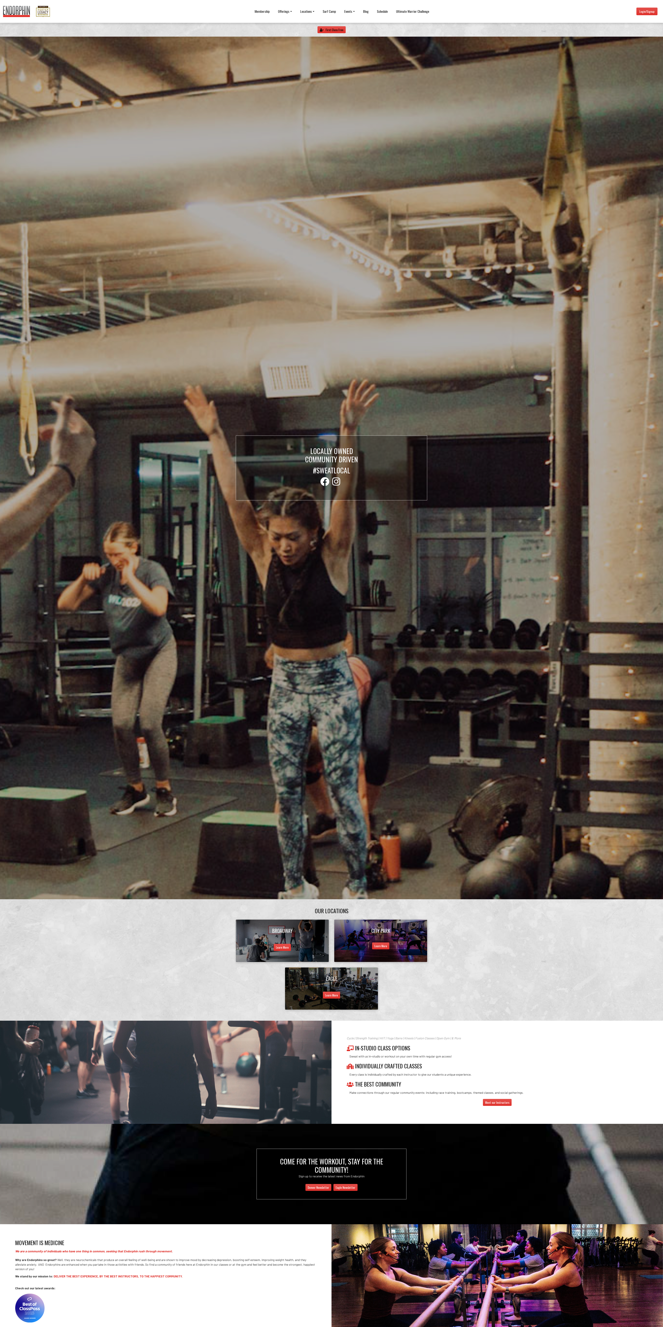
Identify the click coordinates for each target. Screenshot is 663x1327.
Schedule (382, 11)
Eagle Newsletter (345, 1187)
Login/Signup (647, 11)
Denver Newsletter (318, 1187)
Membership (262, 11)
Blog (366, 11)
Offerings (283, 11)
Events (348, 11)
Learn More (282, 947)
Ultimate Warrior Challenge (412, 11)
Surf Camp (329, 11)
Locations (306, 11)
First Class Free (334, 29)
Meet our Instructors (497, 1102)
